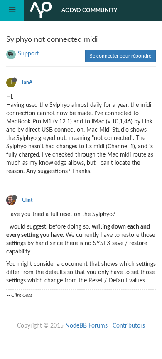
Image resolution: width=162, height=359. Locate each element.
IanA (27, 82)
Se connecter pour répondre (120, 55)
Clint (27, 200)
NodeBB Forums (86, 326)
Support (28, 54)
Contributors (129, 326)
